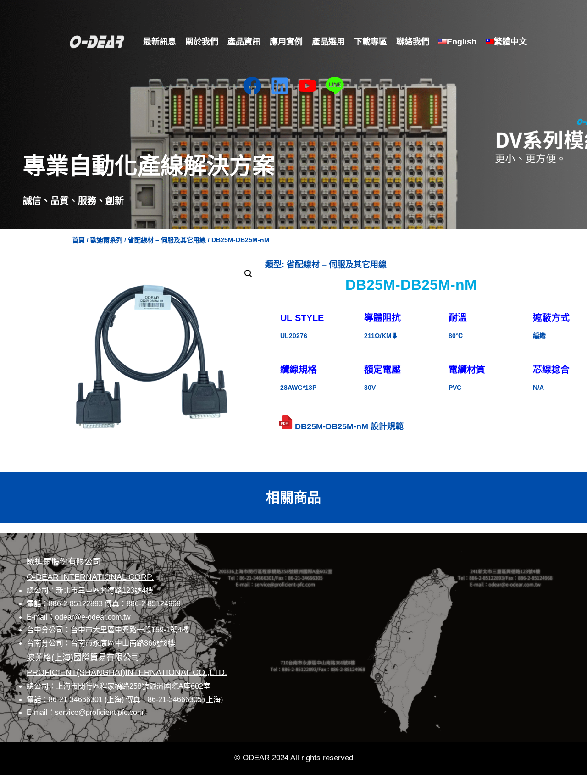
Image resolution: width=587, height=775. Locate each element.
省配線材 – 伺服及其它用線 (167, 240)
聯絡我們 (412, 41)
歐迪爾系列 (106, 240)
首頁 (78, 240)
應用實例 (286, 41)
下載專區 (370, 41)
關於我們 (201, 41)
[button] (248, 274)
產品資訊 (243, 41)
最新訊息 (159, 41)
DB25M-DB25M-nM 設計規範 (349, 426)
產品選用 (328, 41)
